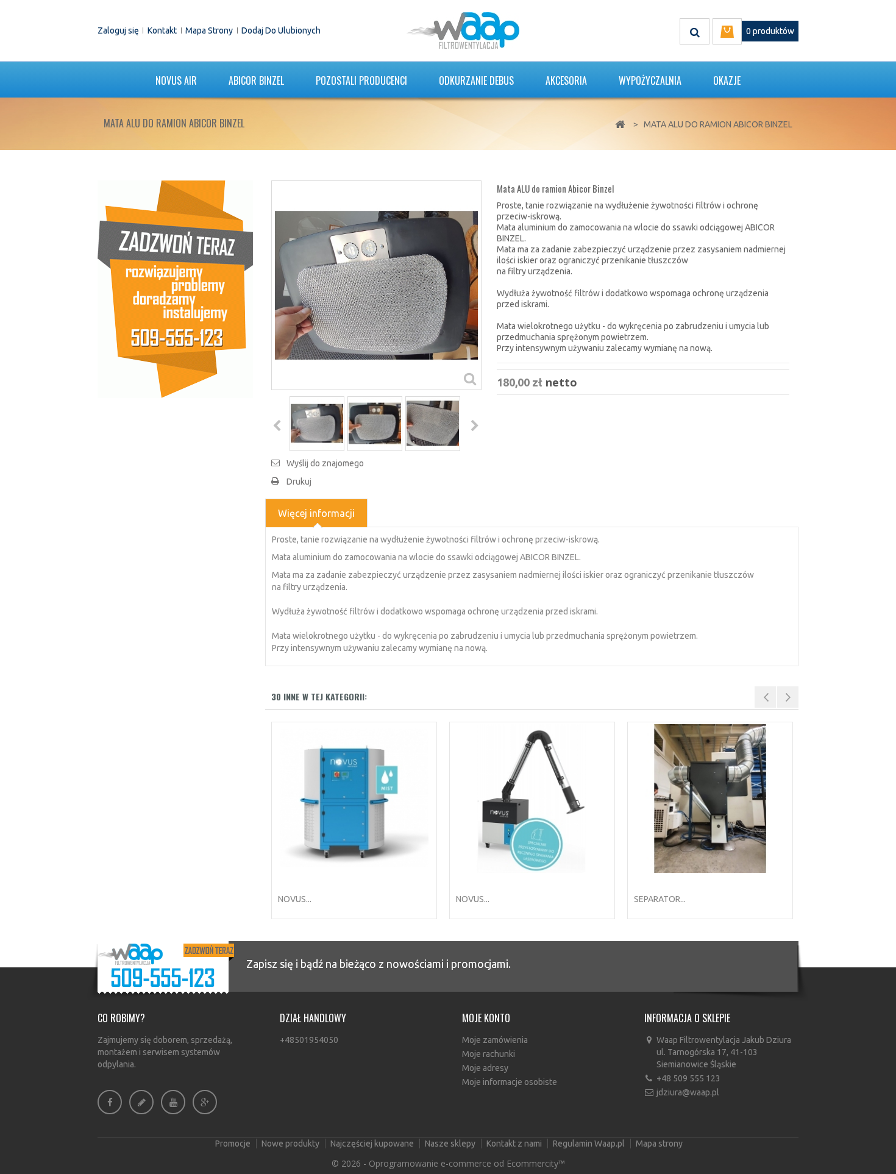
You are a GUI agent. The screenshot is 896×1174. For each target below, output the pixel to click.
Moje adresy (485, 1068)
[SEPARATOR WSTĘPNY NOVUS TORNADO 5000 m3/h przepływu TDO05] (710, 798)
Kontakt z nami (515, 1143)
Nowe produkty (291, 1143)
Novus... (294, 899)
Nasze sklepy (451, 1143)
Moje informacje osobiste (509, 1082)
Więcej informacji (316, 513)
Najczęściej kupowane (373, 1143)
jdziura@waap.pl (687, 1092)
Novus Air (176, 80)
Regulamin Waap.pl (590, 1143)
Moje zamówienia (495, 1040)
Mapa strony (209, 30)
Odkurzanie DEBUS (476, 80)
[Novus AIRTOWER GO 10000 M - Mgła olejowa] (354, 798)
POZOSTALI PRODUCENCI (361, 80)
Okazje (727, 80)
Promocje (233, 1143)
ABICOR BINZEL (256, 80)
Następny (474, 425)
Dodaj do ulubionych (281, 30)
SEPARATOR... (660, 899)
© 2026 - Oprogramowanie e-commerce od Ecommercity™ (448, 1163)
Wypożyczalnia (650, 80)
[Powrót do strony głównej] (619, 124)
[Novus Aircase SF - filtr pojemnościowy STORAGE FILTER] (532, 798)
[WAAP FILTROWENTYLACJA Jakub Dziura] (462, 30)
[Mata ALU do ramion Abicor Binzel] (317, 423)
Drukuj (298, 481)
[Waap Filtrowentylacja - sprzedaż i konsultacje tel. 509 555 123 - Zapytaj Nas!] (175, 288)
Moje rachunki (488, 1054)
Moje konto (486, 1018)
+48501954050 (309, 1040)
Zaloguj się (118, 30)
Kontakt (162, 30)
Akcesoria (566, 80)
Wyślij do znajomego (325, 463)
